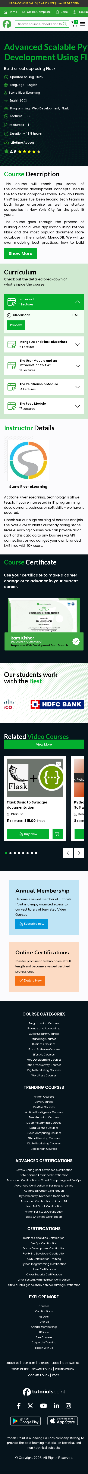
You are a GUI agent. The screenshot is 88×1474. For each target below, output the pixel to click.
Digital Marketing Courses (44, 1070)
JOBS (56, 1363)
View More (44, 744)
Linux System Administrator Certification (44, 1279)
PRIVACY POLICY (42, 1369)
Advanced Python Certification (44, 1190)
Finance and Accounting (44, 1028)
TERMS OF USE (20, 1369)
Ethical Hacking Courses (44, 1138)
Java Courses (44, 1102)
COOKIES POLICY (38, 1375)
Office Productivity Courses (43, 1065)
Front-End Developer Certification (44, 1253)
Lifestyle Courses (44, 1054)
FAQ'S (56, 1375)
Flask (65, 108)
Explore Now (33, 980)
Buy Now (30, 834)
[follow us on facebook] (19, 1406)
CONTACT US (70, 1363)
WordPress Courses (44, 1075)
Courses (43, 1306)
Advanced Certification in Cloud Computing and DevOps (44, 1180)
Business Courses (44, 1044)
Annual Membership (44, 1327)
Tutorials (44, 1322)
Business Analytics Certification (44, 1238)
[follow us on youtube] (43, 1406)
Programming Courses (44, 1023)
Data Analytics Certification (44, 1217)
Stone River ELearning (24, 93)
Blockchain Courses (44, 1149)
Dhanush (17, 814)
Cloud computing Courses (44, 1133)
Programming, (20, 108)
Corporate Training (44, 1342)
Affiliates (44, 1332)
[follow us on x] (30, 1406)
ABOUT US (12, 1363)
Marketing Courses (44, 1039)
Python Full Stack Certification (44, 1211)
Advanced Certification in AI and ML (44, 1201)
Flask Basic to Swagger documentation (27, 805)
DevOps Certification (44, 1243)
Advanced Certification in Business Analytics (44, 1185)
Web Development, (46, 108)
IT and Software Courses (44, 1049)
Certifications (44, 1311)
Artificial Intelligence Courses (44, 1112)
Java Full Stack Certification (44, 1206)
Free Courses (44, 1337)
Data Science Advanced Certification (44, 1175)
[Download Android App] (25, 1421)
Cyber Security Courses (44, 1034)
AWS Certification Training (44, 1259)
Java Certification (44, 1269)
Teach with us (44, 1348)
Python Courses (44, 1096)
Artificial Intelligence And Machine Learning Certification (44, 1285)
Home (11, 12)
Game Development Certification (44, 1248)
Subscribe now (34, 923)
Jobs (63, 12)
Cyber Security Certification (44, 1274)
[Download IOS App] (62, 1421)
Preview (16, 325)
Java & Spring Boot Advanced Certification (44, 1170)
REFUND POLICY (64, 1369)
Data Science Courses (44, 1128)
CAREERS (43, 1363)
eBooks (44, 1316)
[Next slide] (79, 853)
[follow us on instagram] (68, 1406)
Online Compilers (37, 12)
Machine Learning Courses (43, 1123)
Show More (20, 253)
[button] (6, 853)
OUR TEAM (28, 1363)
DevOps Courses (44, 1107)
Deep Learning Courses (44, 1117)
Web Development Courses (44, 1059)
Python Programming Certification (44, 1264)
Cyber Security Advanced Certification (44, 1196)
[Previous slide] (68, 853)
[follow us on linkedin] (56, 1406)
